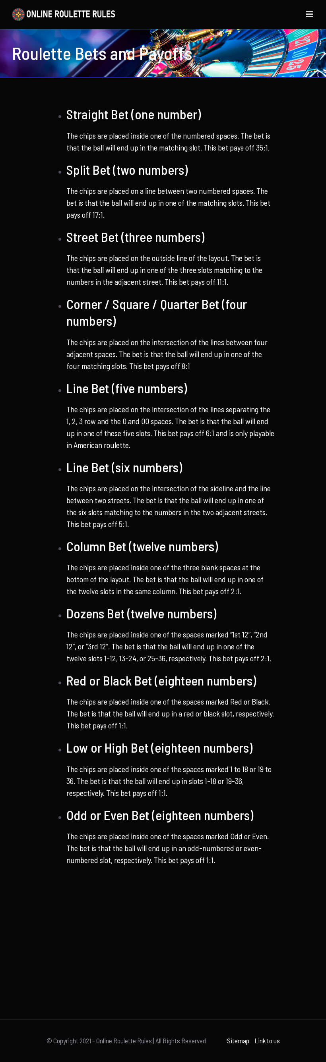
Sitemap (238, 1041)
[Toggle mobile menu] (310, 14)
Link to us (267, 1041)
